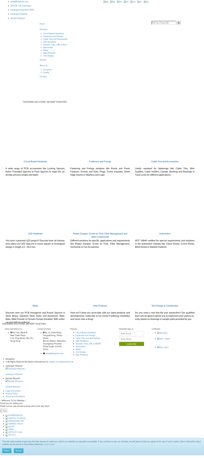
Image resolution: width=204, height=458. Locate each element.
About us (43, 65)
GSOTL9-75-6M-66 (16, 418)
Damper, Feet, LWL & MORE (88, 343)
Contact (43, 76)
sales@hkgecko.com (19, 1)
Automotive (48, 47)
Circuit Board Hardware (53, 33)
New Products (49, 52)
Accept (19, 450)
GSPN (11, 429)
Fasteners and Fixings (53, 36)
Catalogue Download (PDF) (22, 9)
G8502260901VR (16, 420)
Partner (43, 59)
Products (43, 29)
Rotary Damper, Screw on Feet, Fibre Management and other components (100, 235)
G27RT (11, 426)
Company (47, 69)
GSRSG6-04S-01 (15, 423)
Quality (46, 72)
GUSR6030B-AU (15, 415)
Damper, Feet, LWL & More (55, 44)
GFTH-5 (12, 434)
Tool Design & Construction (164, 306)
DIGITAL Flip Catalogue (20, 5)
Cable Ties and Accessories (55, 39)
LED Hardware (49, 41)
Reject (7, 450)
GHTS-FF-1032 (15, 432)
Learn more (49, 444)
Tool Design (48, 55)
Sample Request (17, 18)
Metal (45, 50)
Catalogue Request (18, 13)
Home (42, 23)
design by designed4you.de (61, 361)
